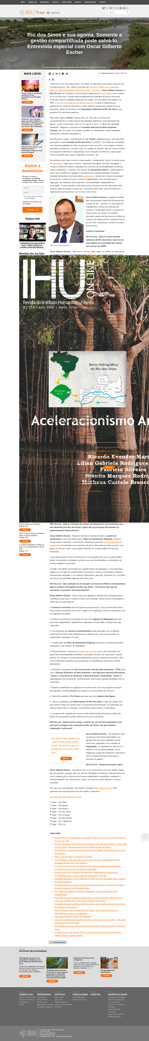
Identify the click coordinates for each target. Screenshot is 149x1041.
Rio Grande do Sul (104, 788)
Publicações (66, 2)
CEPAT (21, 1004)
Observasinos (41, 997)
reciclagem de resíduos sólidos (89, 651)
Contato (102, 2)
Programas (44, 2)
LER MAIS (27, 102)
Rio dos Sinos (106, 93)
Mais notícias (59, 997)
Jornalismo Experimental (63, 1004)
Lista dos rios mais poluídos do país (65, 797)
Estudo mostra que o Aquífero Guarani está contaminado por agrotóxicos (86, 872)
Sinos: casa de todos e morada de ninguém (73, 857)
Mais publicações (78, 997)
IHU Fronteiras (42, 1002)
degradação (118, 318)
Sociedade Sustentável (45, 1007)
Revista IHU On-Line (79, 1000)
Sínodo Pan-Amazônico (116, 1014)
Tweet (110, 467)
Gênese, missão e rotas (27, 997)
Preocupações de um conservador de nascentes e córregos (80, 876)
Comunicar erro (58, 942)
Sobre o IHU (32, 2)
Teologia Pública (42, 1000)
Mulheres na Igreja (114, 1016)
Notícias (55, 2)
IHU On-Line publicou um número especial (75, 103)
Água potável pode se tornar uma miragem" (73, 917)
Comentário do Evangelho (117, 997)
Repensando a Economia (45, 1004)
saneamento (57, 163)
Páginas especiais (61, 1002)
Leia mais (25, 530)
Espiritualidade (90, 2)
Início (23, 2)
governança (89, 176)
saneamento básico (93, 491)
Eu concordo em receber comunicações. (33, 197)
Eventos (78, 2)
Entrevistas (59, 1000)
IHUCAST (58, 1007)
